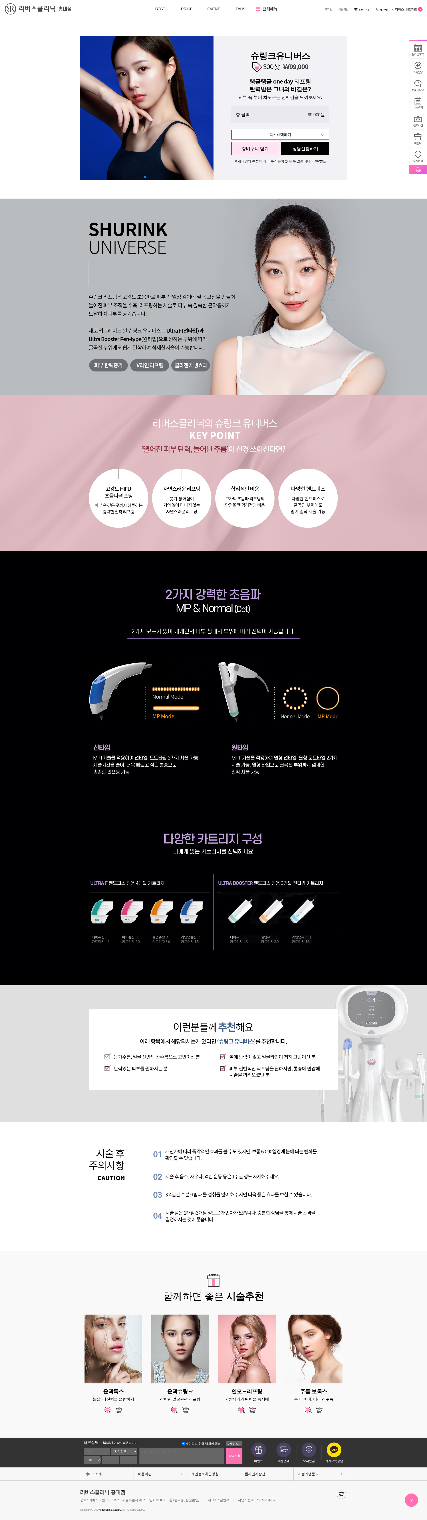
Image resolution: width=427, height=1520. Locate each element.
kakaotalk (341, 1494)
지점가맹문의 (308, 1474)
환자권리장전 (255, 1474)
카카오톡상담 (334, 1461)
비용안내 (284, 1461)
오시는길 (309, 1461)
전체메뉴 (269, 9)
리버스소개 (93, 1474)
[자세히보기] (108, 1412)
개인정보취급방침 (205, 1474)
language (382, 9)
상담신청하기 (305, 148)
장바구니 (364, 9)
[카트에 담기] (118, 1412)
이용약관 (144, 1474)
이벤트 (258, 1461)
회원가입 (343, 9)
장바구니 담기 (255, 148)
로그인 (328, 9)
